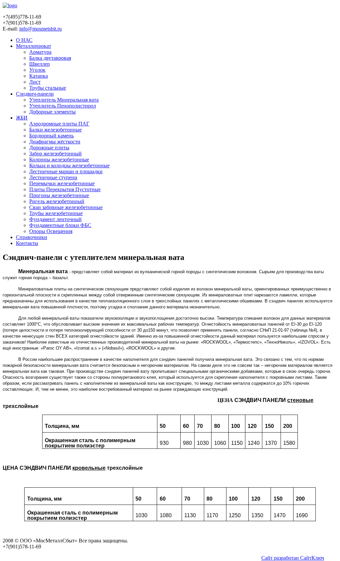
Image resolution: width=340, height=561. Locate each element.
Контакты (27, 243)
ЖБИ (22, 117)
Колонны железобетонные (59, 159)
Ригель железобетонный (56, 201)
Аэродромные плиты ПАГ (59, 123)
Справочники (31, 237)
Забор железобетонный (55, 153)
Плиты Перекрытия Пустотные (65, 189)
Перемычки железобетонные (62, 183)
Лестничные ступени (53, 177)
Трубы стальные (47, 88)
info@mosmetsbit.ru (40, 29)
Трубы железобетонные (56, 213)
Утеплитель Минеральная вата (64, 100)
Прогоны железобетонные (59, 195)
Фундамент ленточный (55, 219)
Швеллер (39, 64)
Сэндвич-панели (35, 94)
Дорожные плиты (49, 147)
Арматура (40, 52)
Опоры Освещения (50, 231)
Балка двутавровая (50, 58)
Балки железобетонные (55, 129)
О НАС (24, 40)
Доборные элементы (52, 112)
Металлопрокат (33, 46)
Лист (35, 82)
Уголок (37, 70)
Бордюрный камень (51, 135)
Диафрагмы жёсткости (54, 141)
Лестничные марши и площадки (66, 171)
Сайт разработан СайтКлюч (292, 558)
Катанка (38, 76)
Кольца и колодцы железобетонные (69, 165)
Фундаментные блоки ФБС (60, 225)
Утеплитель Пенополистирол (62, 106)
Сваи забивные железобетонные (66, 207)
